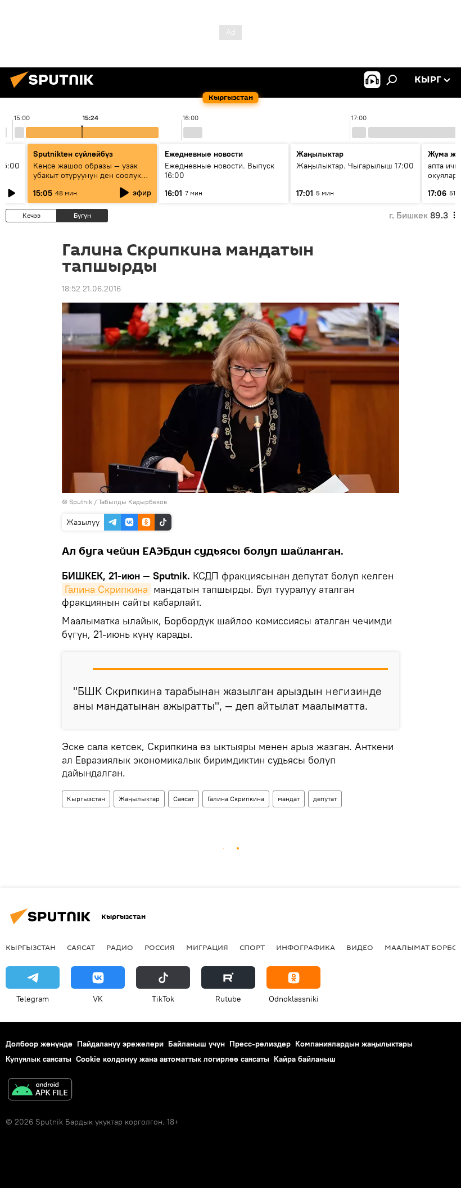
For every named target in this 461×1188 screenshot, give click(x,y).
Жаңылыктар (139, 798)
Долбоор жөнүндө (39, 1044)
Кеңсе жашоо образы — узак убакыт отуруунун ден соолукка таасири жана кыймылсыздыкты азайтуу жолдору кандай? (92, 180)
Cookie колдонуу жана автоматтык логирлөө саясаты (172, 1059)
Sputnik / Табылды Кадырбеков (118, 501)
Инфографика (305, 947)
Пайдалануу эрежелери (120, 1044)
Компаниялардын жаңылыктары (354, 1044)
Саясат (183, 798)
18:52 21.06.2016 (91, 289)
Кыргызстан (86, 798)
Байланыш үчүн (196, 1044)
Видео (359, 947)
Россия (159, 947)
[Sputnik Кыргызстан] (55, 89)
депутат (325, 798)
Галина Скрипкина (106, 589)
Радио (119, 947)
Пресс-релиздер (260, 1044)
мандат (289, 798)
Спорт (252, 947)
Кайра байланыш (305, 1059)
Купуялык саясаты (38, 1059)
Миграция (207, 947)
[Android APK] (40, 1090)
